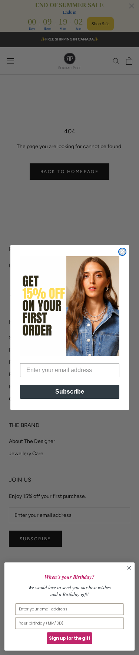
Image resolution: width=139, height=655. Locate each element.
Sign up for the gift (69, 638)
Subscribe (69, 391)
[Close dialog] (122, 251)
